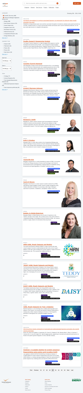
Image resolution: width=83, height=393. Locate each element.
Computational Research (53, 151)
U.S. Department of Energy (76, 381)
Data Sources (39, 7)
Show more (4, 37)
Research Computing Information (51, 386)
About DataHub (48, 381)
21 (56, 370)
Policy (46, 383)
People (57, 7)
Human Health (52, 53)
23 (62, 370)
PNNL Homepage (48, 388)
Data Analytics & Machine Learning (51, 256)
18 (47, 370)
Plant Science (53, 76)
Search (57, 3)
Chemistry (51, 132)
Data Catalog (28, 379)
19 (50, 370)
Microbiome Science (74, 32)
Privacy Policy (47, 390)
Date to (3, 65)
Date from (4, 57)
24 (65, 370)
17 (44, 370)
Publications (51, 7)
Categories (26, 7)
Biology (71, 31)
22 (59, 370)
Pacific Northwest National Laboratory (6, 381)
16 (41, 370)
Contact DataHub (48, 384)
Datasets (33, 7)
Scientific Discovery (74, 29)
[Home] (8, 5)
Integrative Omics (53, 99)
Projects (45, 7)
